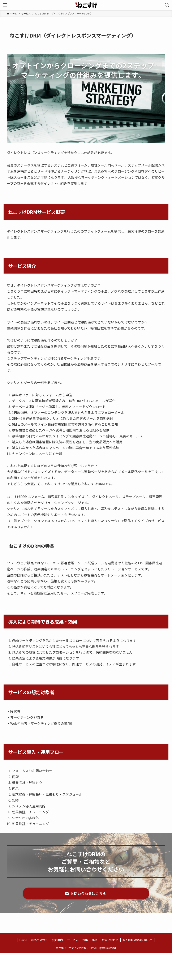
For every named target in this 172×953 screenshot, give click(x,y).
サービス (72, 940)
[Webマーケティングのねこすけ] (86, 5)
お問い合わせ (110, 940)
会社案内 (57, 940)
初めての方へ (39, 940)
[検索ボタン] (167, 5)
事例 (95, 940)
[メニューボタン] (5, 5)
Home (23, 940)
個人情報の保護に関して (137, 940)
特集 (85, 940)
